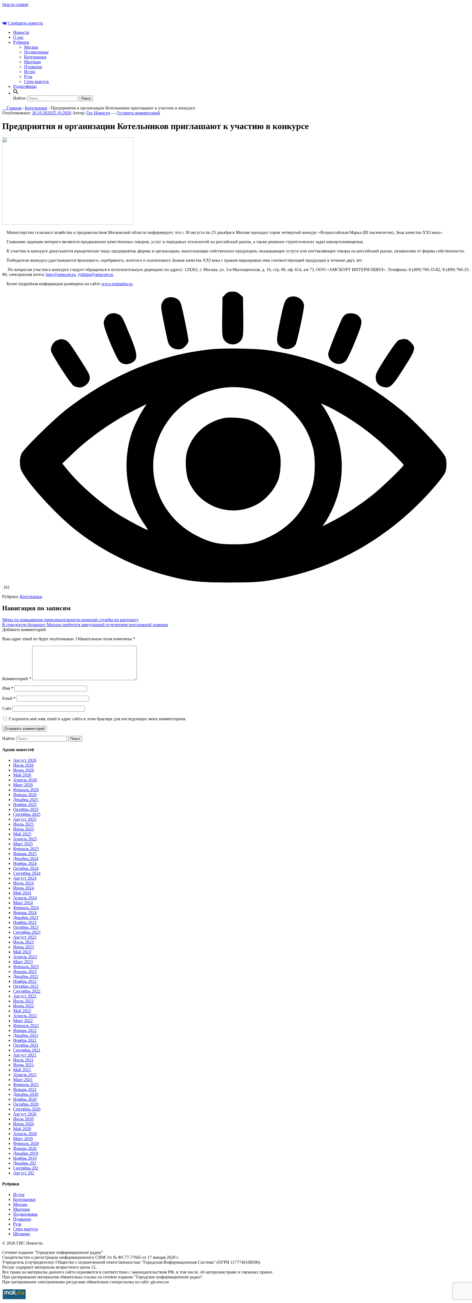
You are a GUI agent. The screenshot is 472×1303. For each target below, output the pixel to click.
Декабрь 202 (24, 1163)
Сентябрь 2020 (26, 1109)
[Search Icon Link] (16, 93)
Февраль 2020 (26, 1143)
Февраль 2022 (26, 1025)
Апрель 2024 (25, 898)
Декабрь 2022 (25, 976)
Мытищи (32, 62)
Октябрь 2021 (26, 1045)
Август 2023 (24, 937)
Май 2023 (22, 952)
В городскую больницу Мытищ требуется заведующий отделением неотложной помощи (85, 624)
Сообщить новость (25, 23)
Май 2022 (22, 1011)
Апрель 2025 (25, 839)
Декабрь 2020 (25, 1094)
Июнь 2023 (23, 947)
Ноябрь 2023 (25, 922)
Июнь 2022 (23, 1006)
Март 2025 (23, 843)
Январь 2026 (25, 794)
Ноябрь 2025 (25, 804)
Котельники (35, 57)
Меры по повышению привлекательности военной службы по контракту (70, 619)
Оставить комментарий (138, 113)
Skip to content (15, 4)
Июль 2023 (23, 942)
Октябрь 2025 (26, 809)
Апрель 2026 (25, 780)
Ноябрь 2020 (25, 1099)
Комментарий (16, 678)
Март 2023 (23, 961)
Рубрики (21, 42)
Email (9, 698)
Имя (7, 688)
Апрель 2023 (25, 956)
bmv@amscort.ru (61, 274)
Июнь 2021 (23, 1065)
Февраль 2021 (26, 1084)
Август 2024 (24, 878)
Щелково (21, 1233)
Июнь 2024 (23, 888)
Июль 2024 (23, 883)
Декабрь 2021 (25, 1035)
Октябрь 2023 (26, 927)
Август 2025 (24, 819)
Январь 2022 (25, 1030)
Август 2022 (24, 996)
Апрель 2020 (25, 1133)
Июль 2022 (23, 1001)
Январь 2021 (25, 1089)
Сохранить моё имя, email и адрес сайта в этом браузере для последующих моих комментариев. (98, 718)
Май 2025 (22, 834)
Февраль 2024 (26, 907)
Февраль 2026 (26, 789)
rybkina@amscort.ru (95, 274)
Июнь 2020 (23, 1123)
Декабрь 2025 (25, 799)
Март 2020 (23, 1138)
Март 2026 (23, 785)
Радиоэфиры (25, 86)
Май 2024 (22, 893)
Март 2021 (23, 1079)
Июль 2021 (23, 1060)
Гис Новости (98, 113)
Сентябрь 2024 (26, 873)
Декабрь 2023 (25, 917)
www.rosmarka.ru (116, 283)
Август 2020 (24, 1114)
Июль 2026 (23, 765)
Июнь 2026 (23, 770)
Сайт (6, 708)
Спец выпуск (36, 81)
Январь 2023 (25, 971)
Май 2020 (22, 1128)
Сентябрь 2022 (26, 991)
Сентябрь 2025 (26, 814)
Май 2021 (22, 1069)
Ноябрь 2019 (25, 1158)
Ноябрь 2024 (25, 863)
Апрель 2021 (25, 1074)
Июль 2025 (23, 824)
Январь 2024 (25, 912)
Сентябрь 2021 (26, 1050)
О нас (18, 37)
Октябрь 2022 (26, 986)
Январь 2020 (25, 1148)
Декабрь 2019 (25, 1153)
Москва (31, 47)
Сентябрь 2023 (26, 932)
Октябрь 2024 (26, 868)
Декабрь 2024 (25, 858)
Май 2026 (22, 775)
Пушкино (33, 66)
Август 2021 (24, 1055)
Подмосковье (36, 52)
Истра (29, 71)
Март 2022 (23, 1020)
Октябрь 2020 (26, 1104)
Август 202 (23, 1173)
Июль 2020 (23, 1119)
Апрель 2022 (25, 1015)
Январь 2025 (25, 853)
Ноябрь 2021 (25, 1040)
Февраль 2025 (26, 848)
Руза (28, 76)
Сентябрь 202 (25, 1168)
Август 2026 (24, 760)
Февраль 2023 (26, 966)
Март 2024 (23, 902)
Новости (21, 32)
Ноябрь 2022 (25, 981)
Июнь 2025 (23, 829)
